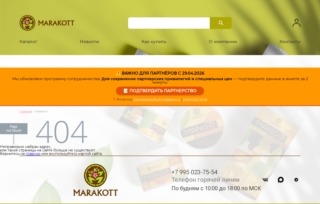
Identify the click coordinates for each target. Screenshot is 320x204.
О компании (223, 41)
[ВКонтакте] (265, 179)
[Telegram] (296, 179)
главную (33, 153)
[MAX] (280, 179)
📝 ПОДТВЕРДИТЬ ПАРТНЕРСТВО (160, 90)
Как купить (154, 41)
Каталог (28, 41)
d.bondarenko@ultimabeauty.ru (157, 99)
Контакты (290, 41)
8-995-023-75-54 (195, 99)
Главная (26, 111)
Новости (89, 41)
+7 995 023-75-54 (195, 172)
